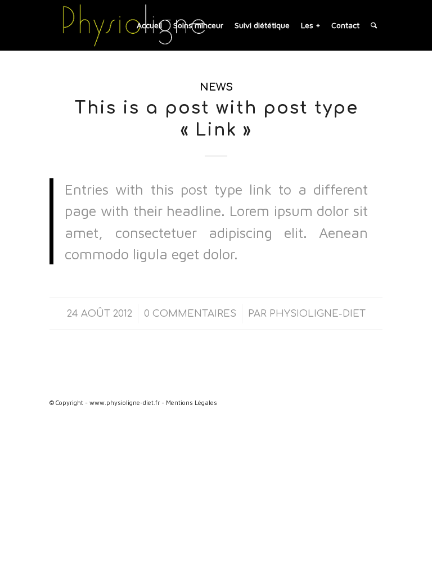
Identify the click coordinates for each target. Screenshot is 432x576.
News (216, 87)
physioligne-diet (317, 313)
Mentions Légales (191, 402)
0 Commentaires (190, 313)
